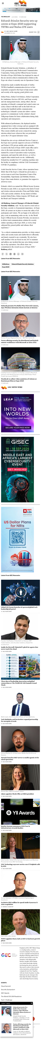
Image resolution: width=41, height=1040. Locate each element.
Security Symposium (8, 989)
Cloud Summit (6, 986)
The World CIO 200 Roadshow (11, 996)
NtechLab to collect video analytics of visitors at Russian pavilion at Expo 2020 (19, 380)
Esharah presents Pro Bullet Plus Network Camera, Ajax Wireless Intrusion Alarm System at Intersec (20, 307)
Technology (5, 16)
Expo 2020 (5, 267)
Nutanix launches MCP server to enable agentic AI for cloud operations (20, 758)
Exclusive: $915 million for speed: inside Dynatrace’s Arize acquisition (19, 903)
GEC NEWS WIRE (11, 31)
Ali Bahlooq (5, 264)
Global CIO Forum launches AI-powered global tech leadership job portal (19, 608)
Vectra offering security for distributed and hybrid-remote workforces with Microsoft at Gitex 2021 (20, 341)
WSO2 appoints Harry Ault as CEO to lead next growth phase (20, 939)
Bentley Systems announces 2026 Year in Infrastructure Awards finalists (15, 827)
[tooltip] (2, 254)
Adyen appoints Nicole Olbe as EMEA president (17, 794)
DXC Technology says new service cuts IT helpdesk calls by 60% (20, 865)
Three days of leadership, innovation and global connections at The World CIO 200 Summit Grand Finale (19, 683)
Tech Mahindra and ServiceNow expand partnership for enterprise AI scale (19, 720)
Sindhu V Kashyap (8, 906)
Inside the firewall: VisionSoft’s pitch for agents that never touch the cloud (19, 648)
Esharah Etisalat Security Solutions (23, 264)
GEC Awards (5, 993)
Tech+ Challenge (6, 1000)
